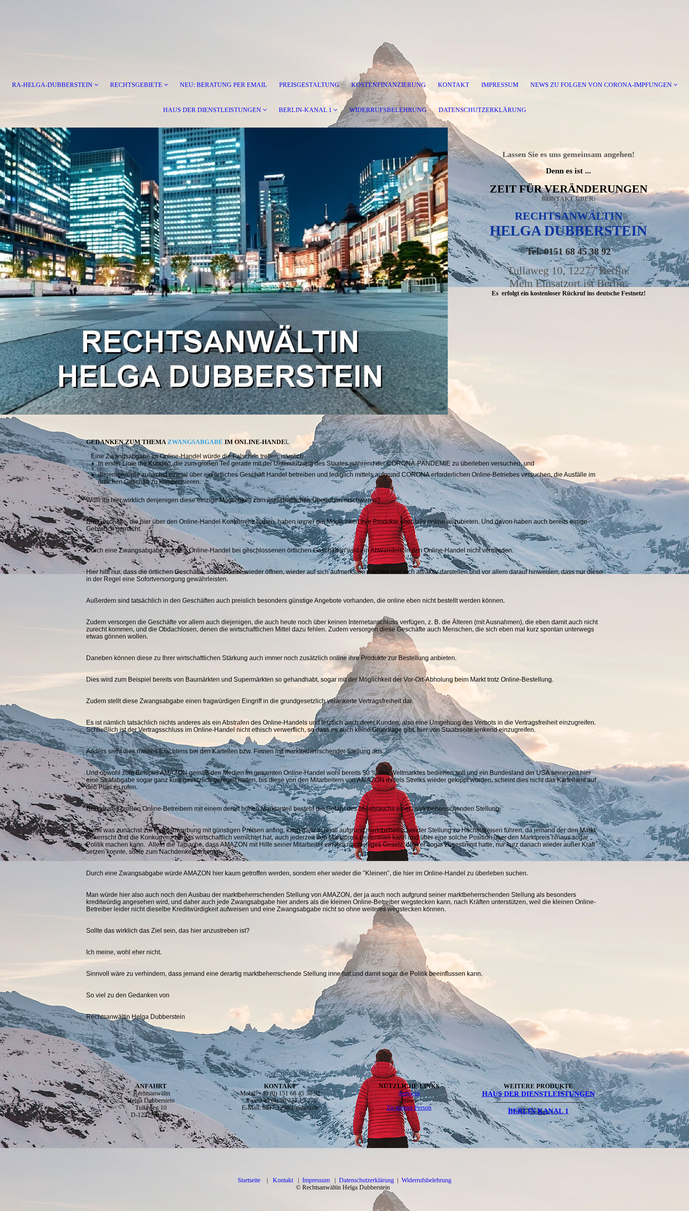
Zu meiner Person (409, 1107)
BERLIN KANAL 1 (538, 1111)
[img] (224, 271)
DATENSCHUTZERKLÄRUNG (482, 109)
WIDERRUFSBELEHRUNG (388, 109)
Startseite (249, 1180)
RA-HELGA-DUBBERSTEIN (52, 84)
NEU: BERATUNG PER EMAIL (223, 84)
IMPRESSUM (499, 84)
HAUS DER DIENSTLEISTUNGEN (212, 109)
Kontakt (283, 1180)
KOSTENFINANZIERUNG (388, 84)
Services (409, 1093)
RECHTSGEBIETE (136, 84)
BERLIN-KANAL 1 (305, 109)
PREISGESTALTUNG (309, 84)
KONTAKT (453, 84)
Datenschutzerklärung (366, 1180)
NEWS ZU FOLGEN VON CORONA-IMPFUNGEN (601, 84)
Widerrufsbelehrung (426, 1180)
